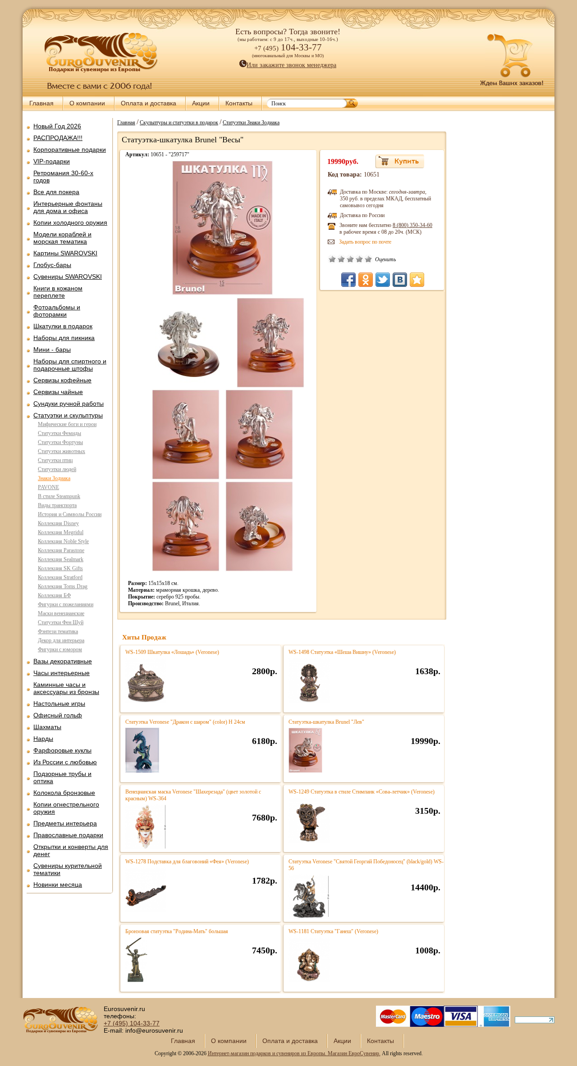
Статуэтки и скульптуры (68, 415)
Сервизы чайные (58, 391)
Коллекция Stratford (60, 577)
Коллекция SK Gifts (60, 568)
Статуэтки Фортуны (60, 442)
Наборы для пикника (64, 337)
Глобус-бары (52, 264)
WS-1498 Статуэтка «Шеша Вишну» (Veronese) (342, 652)
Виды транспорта (57, 505)
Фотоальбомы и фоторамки (56, 311)
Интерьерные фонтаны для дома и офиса (67, 207)
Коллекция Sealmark (60, 559)
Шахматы (47, 726)
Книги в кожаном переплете (57, 292)
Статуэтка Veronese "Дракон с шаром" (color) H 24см (185, 722)
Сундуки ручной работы (68, 403)
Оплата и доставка (148, 103)
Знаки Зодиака (54, 478)
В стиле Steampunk (59, 496)
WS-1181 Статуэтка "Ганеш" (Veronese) (333, 931)
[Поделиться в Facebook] (348, 279)
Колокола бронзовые (64, 792)
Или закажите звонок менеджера (291, 65)
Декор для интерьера (61, 640)
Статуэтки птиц (55, 460)
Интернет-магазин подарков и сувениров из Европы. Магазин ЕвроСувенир (293, 1053)
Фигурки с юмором (60, 649)
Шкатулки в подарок (62, 326)
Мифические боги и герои (67, 424)
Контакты (238, 103)
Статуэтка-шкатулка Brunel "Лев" (326, 722)
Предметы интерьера (65, 823)
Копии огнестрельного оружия (66, 808)
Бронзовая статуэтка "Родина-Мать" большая (176, 931)
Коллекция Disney (58, 523)
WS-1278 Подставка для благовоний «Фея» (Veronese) (187, 861)
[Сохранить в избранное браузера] (417, 279)
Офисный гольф (57, 715)
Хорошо (359, 258)
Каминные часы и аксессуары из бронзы (66, 688)
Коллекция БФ (54, 595)
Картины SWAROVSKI (65, 253)
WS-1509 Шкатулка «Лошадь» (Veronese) (172, 652)
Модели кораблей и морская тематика (62, 238)
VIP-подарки (51, 161)
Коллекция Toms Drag (62, 586)
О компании (87, 103)
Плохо (341, 258)
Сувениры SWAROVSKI (67, 276)
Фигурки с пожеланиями (65, 604)
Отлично (368, 258)
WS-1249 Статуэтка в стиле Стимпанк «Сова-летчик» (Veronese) (361, 792)
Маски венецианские (61, 613)
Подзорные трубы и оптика (62, 777)
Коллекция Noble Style (63, 541)
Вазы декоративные (62, 661)
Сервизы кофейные (62, 380)
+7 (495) (132, 1023)
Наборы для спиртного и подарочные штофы (69, 365)
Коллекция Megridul (60, 532)
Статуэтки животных (61, 451)
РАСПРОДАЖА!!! (57, 137)
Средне (350, 258)
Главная (41, 103)
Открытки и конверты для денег (70, 850)
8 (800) (412, 225)
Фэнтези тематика (58, 631)
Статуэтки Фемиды (59, 433)
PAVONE (48, 487)
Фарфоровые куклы (62, 750)
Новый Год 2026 (57, 126)
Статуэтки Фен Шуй (60, 622)
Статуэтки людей (57, 469)
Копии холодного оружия (70, 222)
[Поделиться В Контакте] (400, 279)
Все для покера (56, 191)
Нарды (43, 738)
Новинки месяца (57, 884)
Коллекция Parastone (61, 550)
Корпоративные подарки (69, 149)
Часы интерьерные (61, 672)
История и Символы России (69, 514)
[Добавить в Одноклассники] (365, 279)
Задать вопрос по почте (365, 242)
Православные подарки (68, 835)
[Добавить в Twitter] (383, 279)
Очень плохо (332, 258)
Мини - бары (52, 349)
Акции (201, 103)
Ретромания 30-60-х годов (63, 176)
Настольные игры (59, 703)
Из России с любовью (65, 762)
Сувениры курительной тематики (67, 869)
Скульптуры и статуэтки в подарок (179, 122)
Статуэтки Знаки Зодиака (251, 122)
